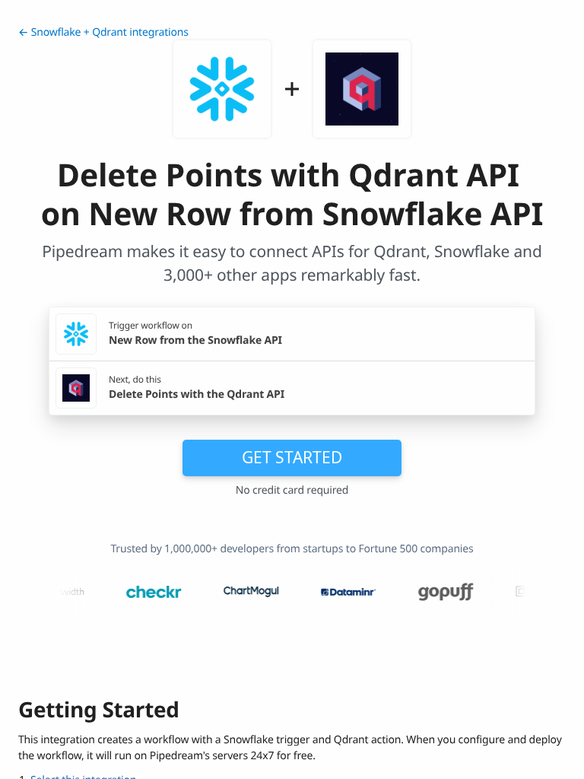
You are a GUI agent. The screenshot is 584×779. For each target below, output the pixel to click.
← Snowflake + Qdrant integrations (103, 32)
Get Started (292, 457)
